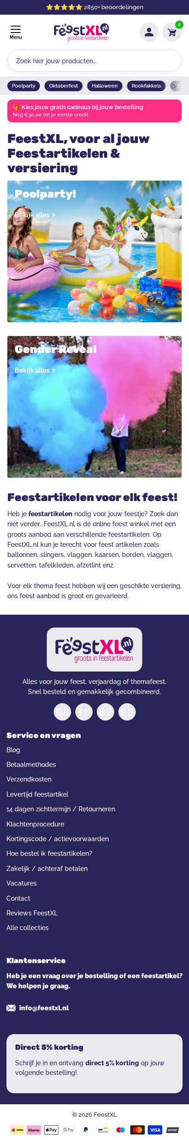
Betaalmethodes (31, 764)
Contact (18, 898)
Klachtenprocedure (35, 824)
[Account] (149, 32)
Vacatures (21, 883)
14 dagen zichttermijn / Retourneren (60, 809)
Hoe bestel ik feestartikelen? (49, 853)
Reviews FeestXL (32, 913)
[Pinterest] (127, 712)
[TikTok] (105, 712)
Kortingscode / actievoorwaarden (57, 839)
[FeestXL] (81, 32)
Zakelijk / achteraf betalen (47, 868)
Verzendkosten (28, 779)
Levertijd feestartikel (37, 794)
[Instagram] (62, 712)
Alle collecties (27, 927)
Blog (13, 750)
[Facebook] (84, 712)
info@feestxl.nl (44, 1008)
